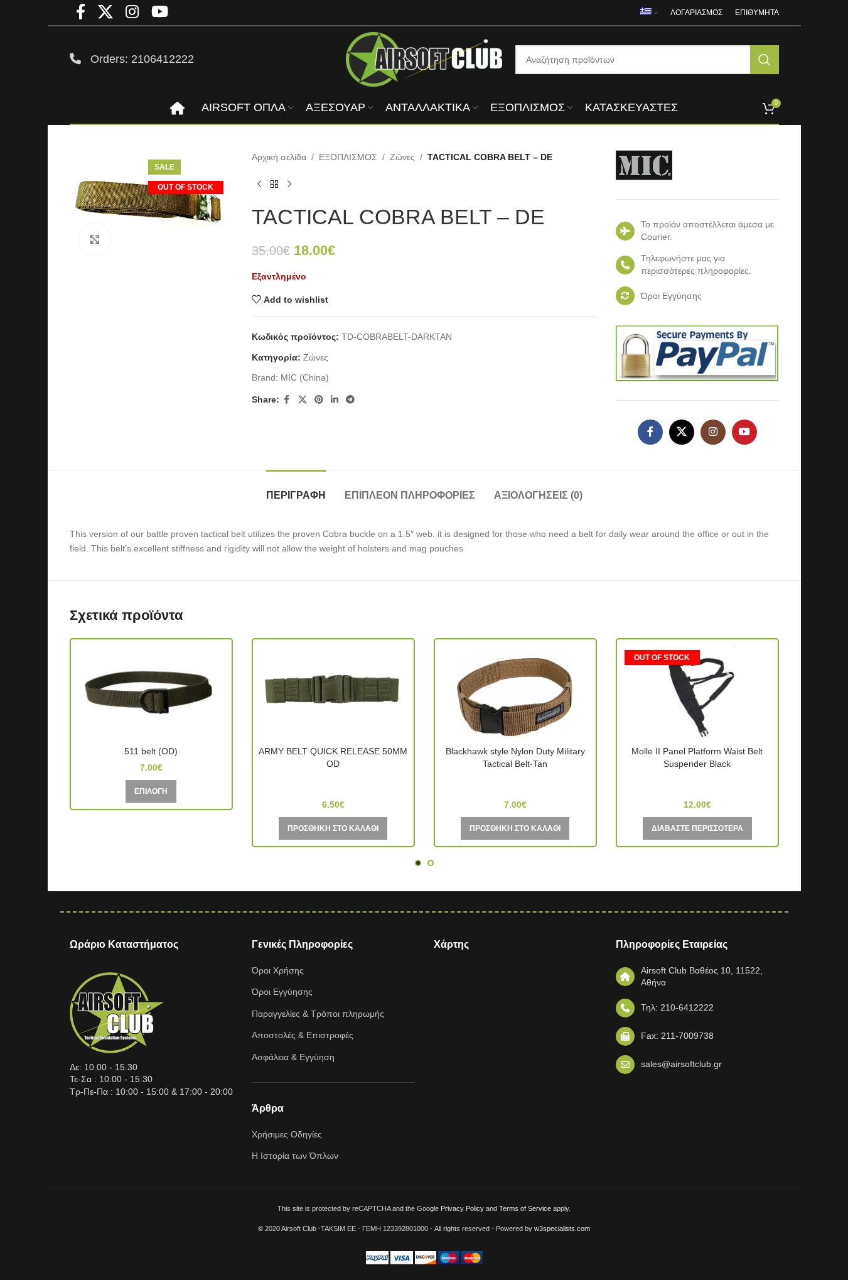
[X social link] (302, 399)
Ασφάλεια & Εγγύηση (293, 1057)
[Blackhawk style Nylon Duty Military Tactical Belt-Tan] (515, 693)
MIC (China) (305, 377)
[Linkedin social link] (334, 399)
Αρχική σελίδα (279, 157)
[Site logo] (424, 58)
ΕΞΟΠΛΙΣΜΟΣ (348, 157)
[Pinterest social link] (319, 399)
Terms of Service (525, 1208)
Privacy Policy (462, 1208)
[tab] (296, 489)
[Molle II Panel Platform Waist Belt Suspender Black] (697, 693)
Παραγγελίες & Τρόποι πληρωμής (318, 1014)
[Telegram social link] (350, 399)
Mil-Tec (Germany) (333, 782)
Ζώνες (402, 157)
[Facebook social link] (286, 399)
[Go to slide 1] (418, 863)
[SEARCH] (764, 59)
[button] (333, 828)
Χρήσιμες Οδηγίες (287, 1134)
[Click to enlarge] (94, 239)
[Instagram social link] (713, 432)
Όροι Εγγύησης (282, 992)
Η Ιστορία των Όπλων (295, 1156)
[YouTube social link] (744, 432)
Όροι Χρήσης (278, 970)
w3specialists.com (562, 1228)
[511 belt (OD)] (151, 693)
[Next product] (289, 184)
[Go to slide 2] (430, 863)
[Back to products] (274, 184)
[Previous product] (259, 184)
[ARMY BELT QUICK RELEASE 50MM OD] (333, 693)
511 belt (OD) (151, 751)
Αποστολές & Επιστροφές (302, 1035)
